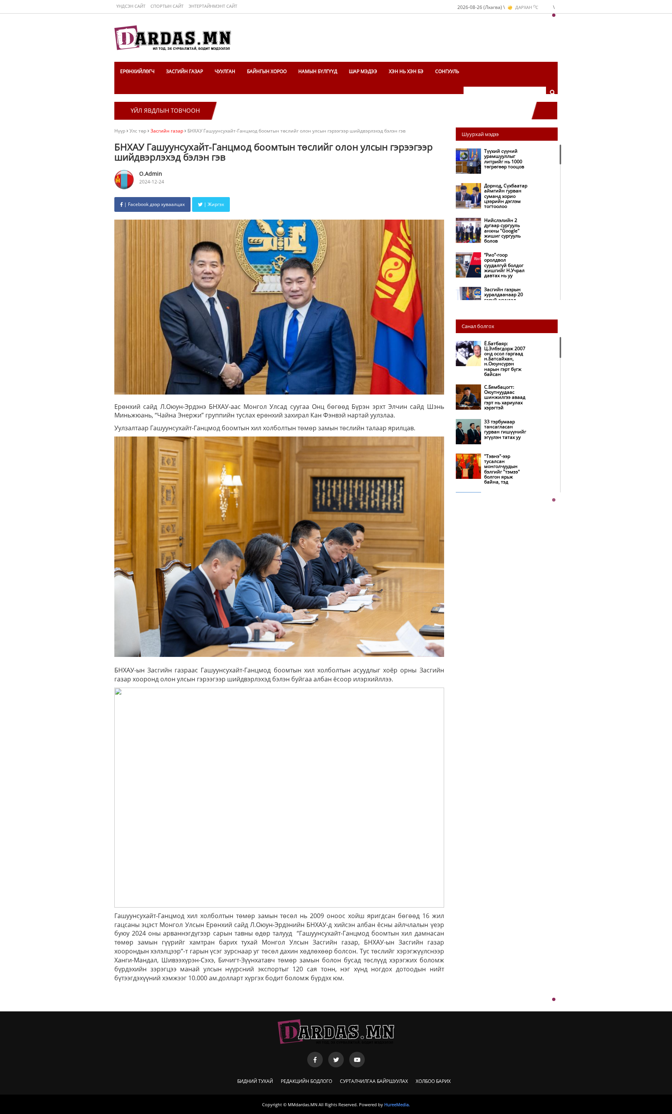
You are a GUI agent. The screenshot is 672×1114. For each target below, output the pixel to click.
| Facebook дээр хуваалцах (154, 204)
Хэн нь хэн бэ (406, 71)
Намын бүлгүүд (317, 71)
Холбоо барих (433, 1081)
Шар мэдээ (363, 71)
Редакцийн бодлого (306, 1081)
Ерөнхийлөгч (137, 71)
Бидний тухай (255, 1081)
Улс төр (138, 130)
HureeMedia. (397, 1104)
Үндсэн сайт (130, 6)
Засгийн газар (184, 71)
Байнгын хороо (267, 71)
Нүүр (119, 130)
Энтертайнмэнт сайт (213, 6)
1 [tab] (554, 15)
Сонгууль (447, 71)
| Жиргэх (213, 204)
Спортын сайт (167, 6)
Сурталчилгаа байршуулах (374, 1081)
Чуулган (225, 71)
